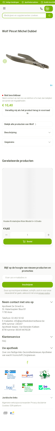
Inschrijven (27, 284)
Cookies (5, 406)
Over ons (6, 352)
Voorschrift (17, 355)
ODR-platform (15, 406)
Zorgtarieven (29, 355)
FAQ (4, 341)
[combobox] (24, 15)
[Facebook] (27, 362)
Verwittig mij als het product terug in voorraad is (27, 111)
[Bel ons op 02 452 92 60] (41, 8)
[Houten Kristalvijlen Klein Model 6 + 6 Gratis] (27, 193)
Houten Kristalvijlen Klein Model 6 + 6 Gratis (22, 221)
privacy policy (44, 293)
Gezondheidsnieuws (32, 352)
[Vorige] (5, 61)
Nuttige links (16, 352)
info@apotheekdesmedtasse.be (29, 321)
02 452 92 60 (17, 318)
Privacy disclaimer (38, 403)
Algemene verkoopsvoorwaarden (16, 403)
